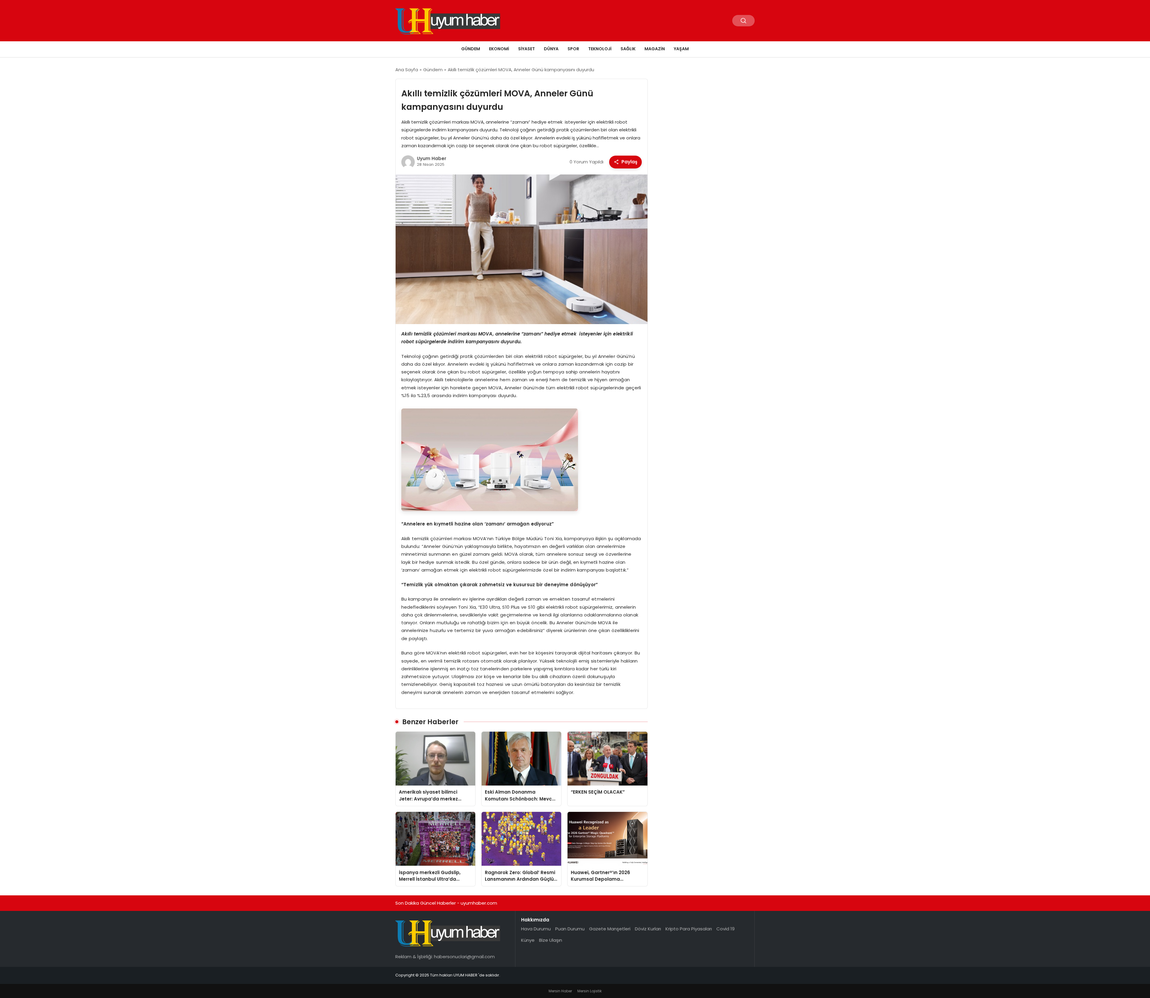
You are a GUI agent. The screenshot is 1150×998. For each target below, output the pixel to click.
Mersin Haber (560, 991)
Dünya (551, 49)
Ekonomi (499, 49)
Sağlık (628, 49)
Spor (573, 49)
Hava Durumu (536, 929)
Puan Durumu (570, 929)
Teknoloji (600, 49)
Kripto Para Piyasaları (688, 929)
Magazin (654, 49)
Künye (528, 940)
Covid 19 (725, 929)
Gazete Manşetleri (609, 929)
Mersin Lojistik (589, 991)
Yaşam (681, 49)
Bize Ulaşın (550, 940)
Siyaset (526, 49)
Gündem (470, 49)
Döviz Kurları (648, 929)
